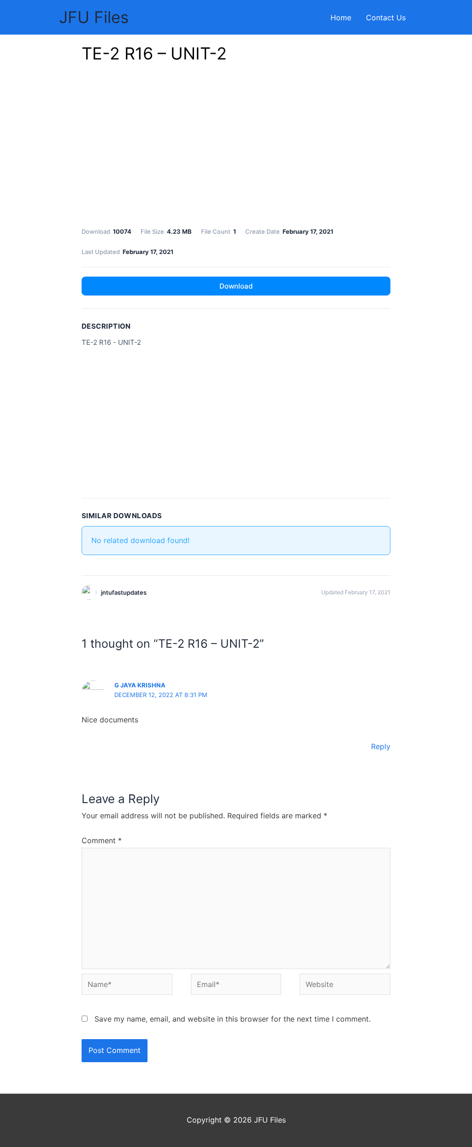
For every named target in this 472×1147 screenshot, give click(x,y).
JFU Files (94, 17)
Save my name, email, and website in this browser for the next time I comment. (232, 1018)
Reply (380, 746)
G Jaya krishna (139, 685)
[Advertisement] (236, 147)
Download (236, 286)
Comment (102, 840)
